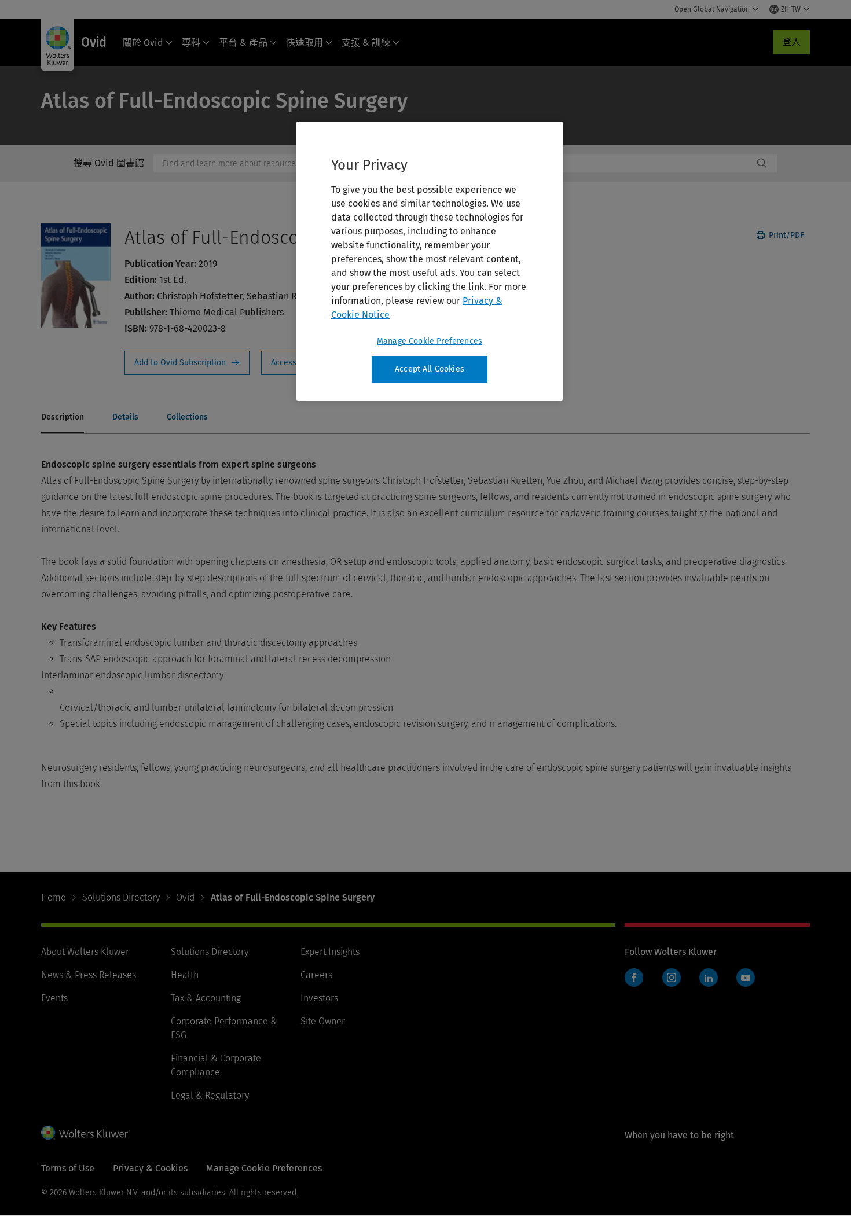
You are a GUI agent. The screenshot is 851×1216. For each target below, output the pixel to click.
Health (185, 974)
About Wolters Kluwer (85, 951)
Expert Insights (330, 951)
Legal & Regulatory (210, 1095)
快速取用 (304, 42)
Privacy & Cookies (150, 1168)
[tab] (62, 418)
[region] (429, 261)
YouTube (745, 977)
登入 (791, 41)
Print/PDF (785, 235)
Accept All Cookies (429, 369)
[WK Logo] (84, 1133)
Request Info (187, 362)
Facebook (634, 977)
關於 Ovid (143, 42)
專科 (191, 42)
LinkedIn (708, 977)
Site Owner (322, 1021)
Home (53, 897)
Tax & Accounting (206, 998)
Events (54, 998)
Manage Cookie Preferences (429, 341)
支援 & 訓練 (366, 42)
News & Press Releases (88, 974)
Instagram (671, 977)
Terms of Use (67, 1168)
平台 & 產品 (243, 42)
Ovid (185, 897)
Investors (319, 998)
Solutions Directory (121, 897)
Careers (316, 974)
